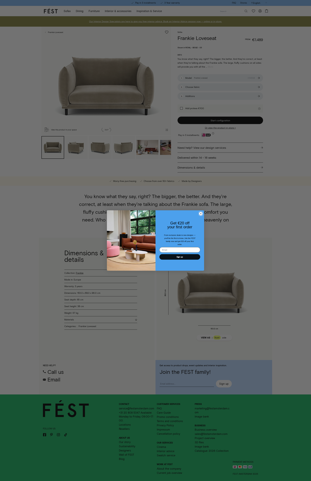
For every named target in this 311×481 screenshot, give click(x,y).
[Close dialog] (201, 214)
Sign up (180, 257)
